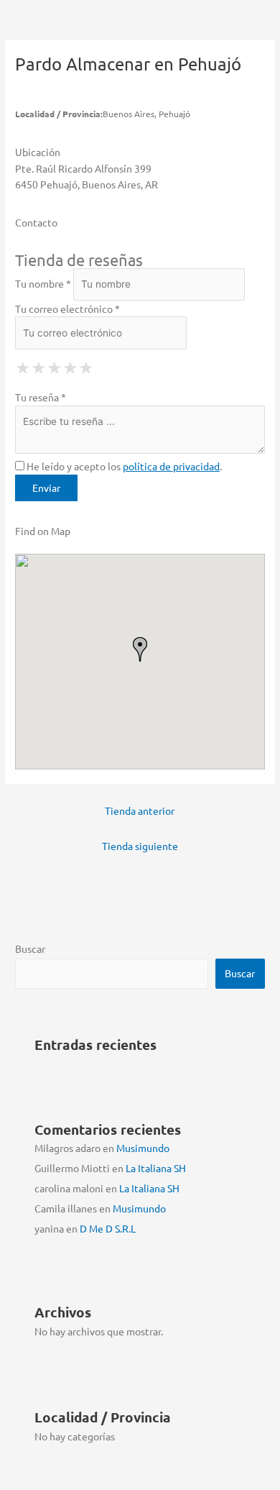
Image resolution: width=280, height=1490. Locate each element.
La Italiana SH (156, 1167)
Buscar (30, 948)
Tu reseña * (40, 396)
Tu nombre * (43, 283)
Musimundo (142, 1147)
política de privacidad (171, 466)
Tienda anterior (139, 810)
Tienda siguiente (140, 845)
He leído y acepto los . (123, 466)
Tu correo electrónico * (67, 308)
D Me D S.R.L (108, 1228)
